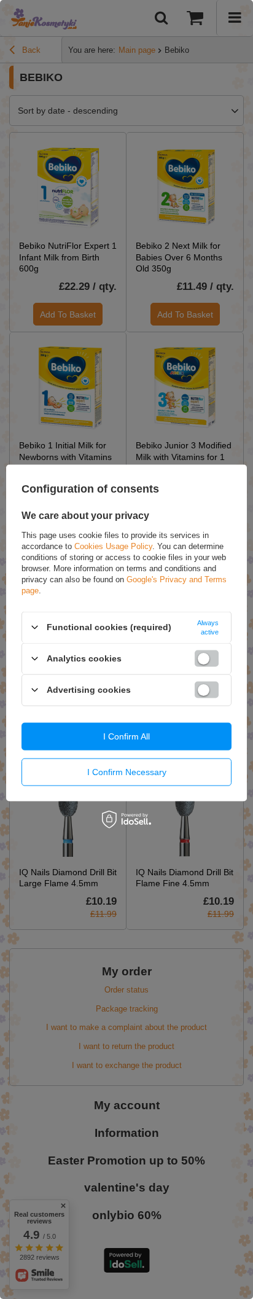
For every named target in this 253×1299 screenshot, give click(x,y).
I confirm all (126, 736)
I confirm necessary (126, 772)
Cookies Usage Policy (113, 545)
